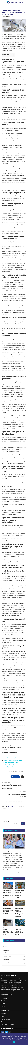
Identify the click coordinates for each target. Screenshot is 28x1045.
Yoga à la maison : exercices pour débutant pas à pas (8, 931)
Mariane (8, 16)
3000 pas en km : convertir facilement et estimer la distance (19, 894)
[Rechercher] (23, 823)
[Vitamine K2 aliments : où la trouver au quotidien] (8, 903)
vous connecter (12, 806)
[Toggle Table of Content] (11, 55)
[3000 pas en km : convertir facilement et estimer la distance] (20, 885)
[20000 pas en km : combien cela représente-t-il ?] (8, 885)
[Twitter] (6, 1032)
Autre (5, 945)
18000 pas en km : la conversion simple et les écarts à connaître (19, 912)
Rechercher (6, 821)
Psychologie (14, 956)
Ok (14, 1042)
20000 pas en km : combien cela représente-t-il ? (8, 894)
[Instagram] (9, 1032)
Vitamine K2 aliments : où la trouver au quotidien (8, 911)
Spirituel (14, 963)
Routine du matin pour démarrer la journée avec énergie (19, 931)
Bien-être (6, 950)
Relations (14, 959)
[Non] (26, 1039)
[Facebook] (2, 1032)
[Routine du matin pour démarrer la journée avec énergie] (20, 922)
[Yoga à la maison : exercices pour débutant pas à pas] (8, 922)
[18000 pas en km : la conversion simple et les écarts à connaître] (20, 903)
